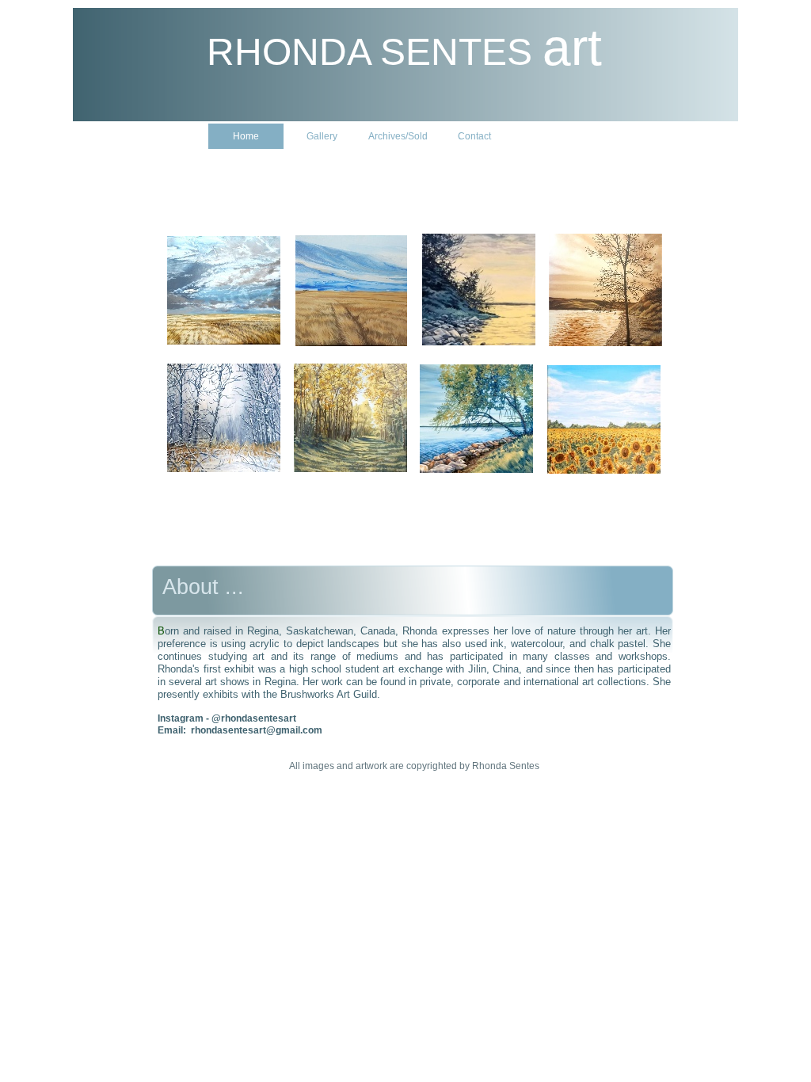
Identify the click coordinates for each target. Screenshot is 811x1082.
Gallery (322, 136)
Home (246, 136)
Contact (474, 136)
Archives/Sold (398, 136)
